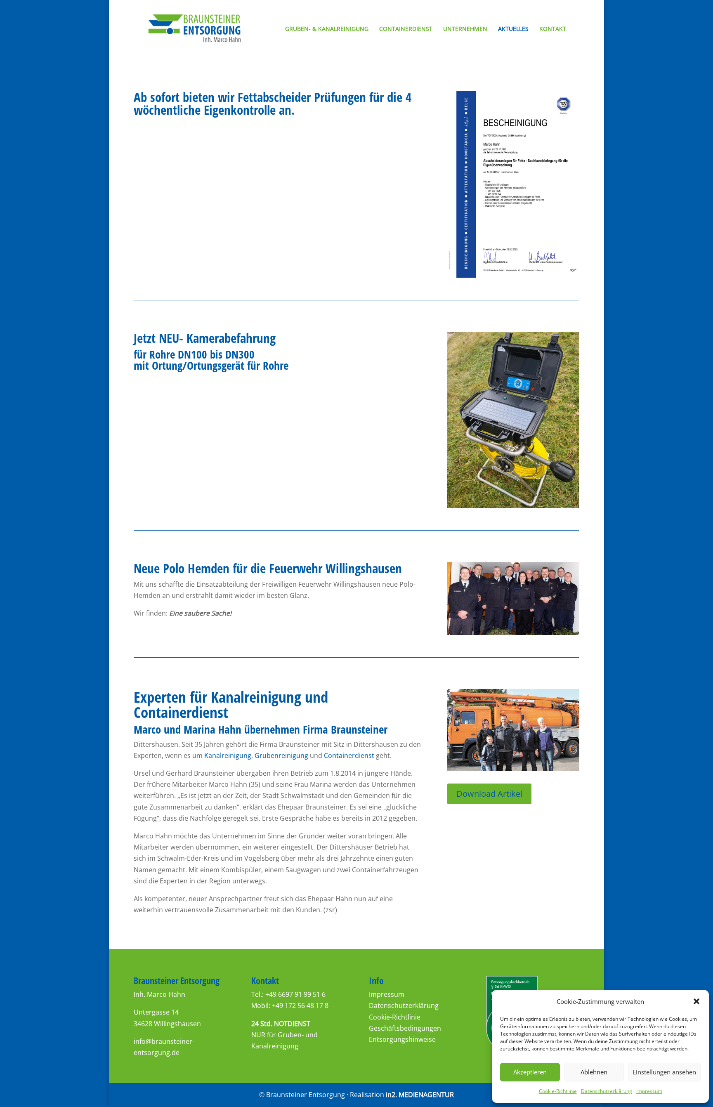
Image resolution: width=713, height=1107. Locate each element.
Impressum (649, 1091)
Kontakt (552, 29)
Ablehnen (594, 1072)
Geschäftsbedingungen (405, 1028)
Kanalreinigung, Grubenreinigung (256, 755)
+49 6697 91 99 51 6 (295, 994)
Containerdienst (405, 29)
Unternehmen (465, 29)
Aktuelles (513, 29)
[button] (696, 1001)
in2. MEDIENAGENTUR (420, 1094)
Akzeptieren (530, 1072)
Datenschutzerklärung (606, 1091)
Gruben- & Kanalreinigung (326, 29)
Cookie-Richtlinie (558, 1091)
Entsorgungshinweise (402, 1039)
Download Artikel (489, 793)
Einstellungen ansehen (664, 1072)
